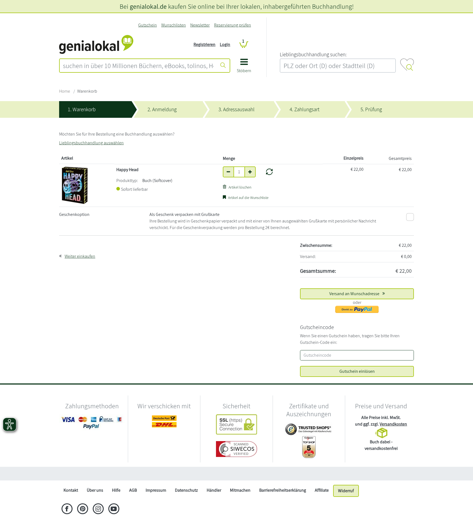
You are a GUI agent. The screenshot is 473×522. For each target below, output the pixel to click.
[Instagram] (98, 509)
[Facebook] (67, 509)
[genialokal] (96, 44)
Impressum (156, 490)
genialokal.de (148, 6)
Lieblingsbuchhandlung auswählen (91, 143)
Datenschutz (186, 490)
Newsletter (200, 25)
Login (225, 44)
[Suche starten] (223, 65)
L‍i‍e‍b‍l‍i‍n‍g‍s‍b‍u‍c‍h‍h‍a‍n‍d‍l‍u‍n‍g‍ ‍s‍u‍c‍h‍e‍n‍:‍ (313, 54)
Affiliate (322, 490)
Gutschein (147, 25)
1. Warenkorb (82, 109)
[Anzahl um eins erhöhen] (250, 171)
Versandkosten (393, 424)
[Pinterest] (82, 509)
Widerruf (346, 491)
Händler (214, 490)
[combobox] (138, 65)
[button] (244, 67)
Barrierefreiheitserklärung (282, 490)
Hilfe (116, 490)
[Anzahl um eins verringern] (228, 171)
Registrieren (204, 44)
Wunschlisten (173, 25)
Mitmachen (240, 490)
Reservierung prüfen (232, 25)
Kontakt (71, 490)
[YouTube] (114, 509)
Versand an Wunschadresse (354, 294)
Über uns (95, 490)
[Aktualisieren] (269, 171)
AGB (133, 490)
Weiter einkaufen (80, 256)
